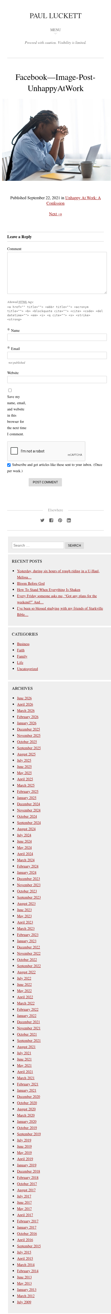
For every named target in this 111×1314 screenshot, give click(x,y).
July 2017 (24, 1196)
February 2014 (27, 1270)
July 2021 (24, 1052)
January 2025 (26, 797)
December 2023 (28, 878)
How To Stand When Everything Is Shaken (48, 589)
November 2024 (29, 810)
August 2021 (26, 1046)
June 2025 (24, 766)
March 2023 (26, 928)
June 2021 (24, 1059)
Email (13, 348)
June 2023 (24, 909)
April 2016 (25, 1239)
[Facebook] (51, 519)
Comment (14, 248)
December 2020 (28, 1096)
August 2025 (26, 754)
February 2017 (27, 1221)
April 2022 (25, 996)
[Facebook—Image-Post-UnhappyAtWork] (56, 184)
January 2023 (26, 940)
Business (23, 643)
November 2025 (29, 735)
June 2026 (24, 698)
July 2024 (24, 835)
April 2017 (25, 1214)
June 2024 (24, 841)
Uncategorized (27, 668)
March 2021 (26, 1077)
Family (22, 656)
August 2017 (26, 1189)
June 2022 (24, 984)
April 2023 (25, 922)
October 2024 (27, 816)
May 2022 (24, 990)
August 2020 (26, 1108)
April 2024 (25, 853)
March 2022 (26, 1003)
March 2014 (26, 1264)
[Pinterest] (59, 519)
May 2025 (24, 772)
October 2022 (27, 959)
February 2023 (27, 934)
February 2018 (27, 1177)
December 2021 (28, 1021)
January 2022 (26, 1015)
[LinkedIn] (68, 519)
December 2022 (28, 947)
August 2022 (26, 971)
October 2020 (27, 1102)
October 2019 (27, 1127)
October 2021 (27, 1034)
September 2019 (29, 1133)
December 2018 (28, 1171)
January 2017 (26, 1227)
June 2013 (24, 1277)
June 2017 (24, 1202)
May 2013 (24, 1283)
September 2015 (29, 1245)
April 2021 (25, 1071)
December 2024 (28, 803)
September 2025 (29, 747)
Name (13, 330)
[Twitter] (42, 519)
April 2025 (25, 778)
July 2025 (24, 760)
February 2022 (27, 1009)
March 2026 (26, 710)
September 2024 (29, 822)
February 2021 (27, 1084)
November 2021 (29, 1028)
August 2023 (26, 903)
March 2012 (26, 1295)
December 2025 (28, 729)
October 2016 (27, 1233)
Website (13, 372)
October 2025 (27, 741)
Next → (55, 213)
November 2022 (29, 953)
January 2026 (26, 722)
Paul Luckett (56, 15)
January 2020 (26, 1121)
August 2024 (26, 828)
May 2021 (24, 1065)
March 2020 (26, 1115)
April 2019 (25, 1158)
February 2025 (27, 791)
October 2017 (27, 1183)
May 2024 (24, 847)
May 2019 (24, 1152)
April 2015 (25, 1258)
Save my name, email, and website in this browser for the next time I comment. (16, 415)
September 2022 (29, 965)
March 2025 (26, 785)
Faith (21, 650)
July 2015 (24, 1252)
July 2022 (24, 978)
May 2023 (24, 915)
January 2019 (26, 1164)
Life (20, 662)
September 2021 (29, 1040)
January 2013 (26, 1289)
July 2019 (24, 1140)
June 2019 (24, 1146)
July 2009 (24, 1301)
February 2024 (27, 866)
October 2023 (27, 891)
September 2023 (29, 897)
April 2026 (25, 704)
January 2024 (26, 872)
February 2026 (27, 716)
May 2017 (24, 1208)
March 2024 (26, 859)
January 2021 (26, 1090)
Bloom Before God (31, 583)
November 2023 (29, 884)
